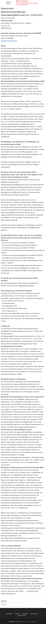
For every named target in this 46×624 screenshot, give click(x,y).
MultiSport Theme (15, 621)
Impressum (34, 613)
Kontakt (24, 613)
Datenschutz (22, 615)
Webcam (9, 613)
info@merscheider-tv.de (9, 41)
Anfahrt (17, 613)
